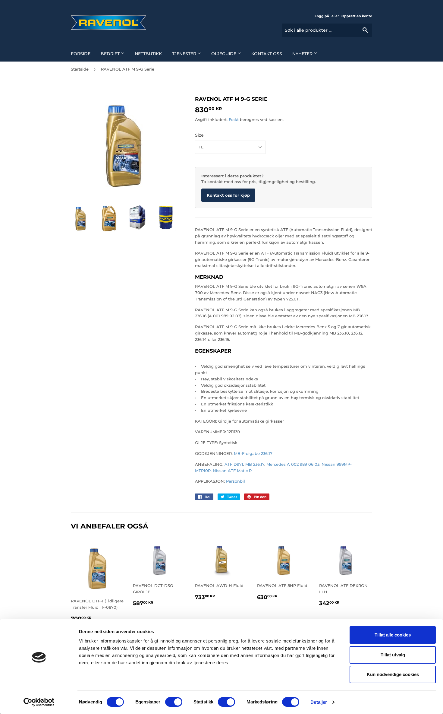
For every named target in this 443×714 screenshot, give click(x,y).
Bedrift (111, 53)
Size (199, 135)
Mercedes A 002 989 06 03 (292, 464)
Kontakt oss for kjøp (228, 195)
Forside (80, 53)
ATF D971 (234, 464)
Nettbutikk (148, 53)
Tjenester (184, 53)
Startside (80, 69)
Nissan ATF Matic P (232, 470)
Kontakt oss (266, 53)
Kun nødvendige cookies (393, 674)
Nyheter (303, 53)
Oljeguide (224, 53)
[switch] (173, 702)
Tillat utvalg (393, 654)
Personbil (235, 481)
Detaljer (318, 702)
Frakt (234, 119)
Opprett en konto (356, 16)
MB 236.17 (254, 464)
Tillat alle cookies (393, 634)
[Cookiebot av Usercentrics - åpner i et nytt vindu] (39, 702)
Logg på (322, 16)
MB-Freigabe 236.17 (252, 453)
